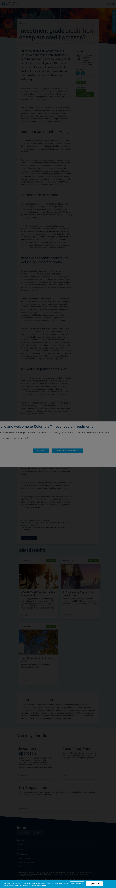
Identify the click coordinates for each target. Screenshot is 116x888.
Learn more (41, 885)
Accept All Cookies (94, 884)
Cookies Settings (77, 884)
